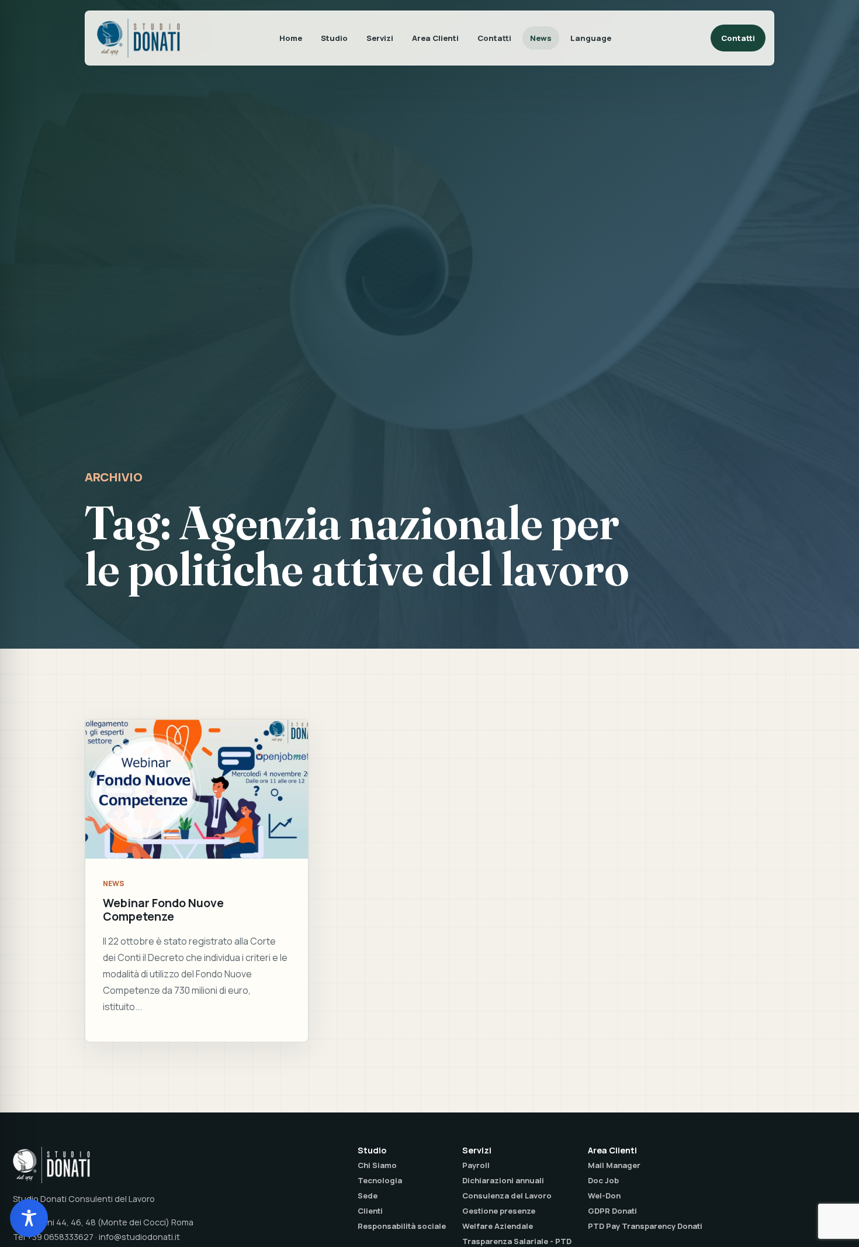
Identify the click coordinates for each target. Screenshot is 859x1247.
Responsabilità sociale (402, 1226)
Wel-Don (604, 1195)
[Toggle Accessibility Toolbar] (29, 1218)
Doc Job (603, 1180)
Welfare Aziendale (497, 1226)
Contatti (494, 38)
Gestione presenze (498, 1210)
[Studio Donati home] (138, 38)
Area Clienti (435, 38)
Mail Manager (614, 1165)
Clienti (370, 1210)
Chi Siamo (377, 1165)
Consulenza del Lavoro (507, 1195)
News (541, 38)
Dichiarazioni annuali (503, 1180)
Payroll (476, 1165)
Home (290, 38)
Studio (334, 38)
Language (590, 38)
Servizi (379, 38)
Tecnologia (380, 1180)
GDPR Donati (612, 1210)
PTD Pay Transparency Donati (645, 1226)
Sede (367, 1195)
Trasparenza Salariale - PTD (516, 1241)
